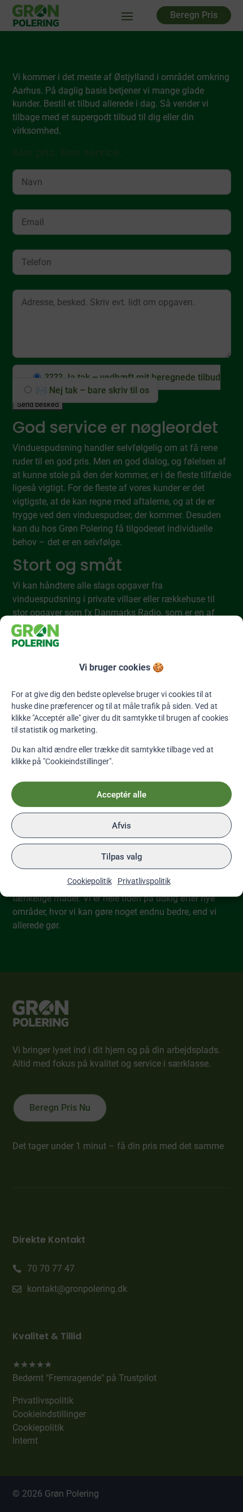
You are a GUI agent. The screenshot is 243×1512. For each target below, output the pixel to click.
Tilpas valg (121, 856)
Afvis (121, 825)
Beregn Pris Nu (59, 1107)
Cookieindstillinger (49, 1414)
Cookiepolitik (89, 881)
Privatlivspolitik (144, 881)
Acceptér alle (121, 794)
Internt (25, 1440)
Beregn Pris (194, 15)
